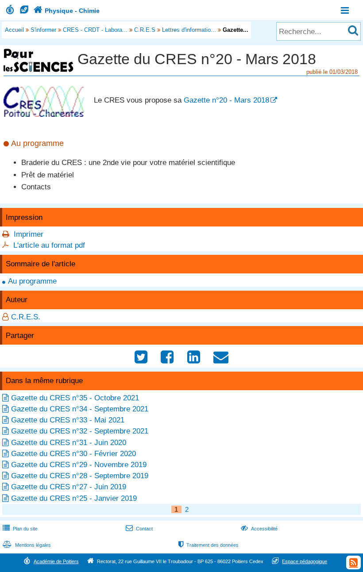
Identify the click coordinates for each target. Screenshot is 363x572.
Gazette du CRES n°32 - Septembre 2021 (79, 431)
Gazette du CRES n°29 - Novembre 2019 (79, 465)
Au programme (32, 281)
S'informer (43, 30)
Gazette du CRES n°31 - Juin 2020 (68, 442)
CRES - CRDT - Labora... (95, 30)
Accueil (14, 30)
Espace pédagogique (304, 561)
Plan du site (20, 528)
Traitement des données (208, 545)
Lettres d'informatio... (189, 30)
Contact (139, 528)
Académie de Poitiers (56, 561)
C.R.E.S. (25, 317)
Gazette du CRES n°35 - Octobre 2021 (75, 398)
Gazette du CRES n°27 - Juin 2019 (68, 487)
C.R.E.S (144, 30)
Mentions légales (27, 545)
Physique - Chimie (67, 10)
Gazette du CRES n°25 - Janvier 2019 (74, 498)
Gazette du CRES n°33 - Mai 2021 (67, 420)
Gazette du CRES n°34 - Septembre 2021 (79, 409)
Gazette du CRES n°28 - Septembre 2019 (79, 476)
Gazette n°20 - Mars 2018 (226, 100)
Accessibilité (259, 528)
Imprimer (28, 234)
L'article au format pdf (49, 245)
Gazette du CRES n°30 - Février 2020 (73, 453)
